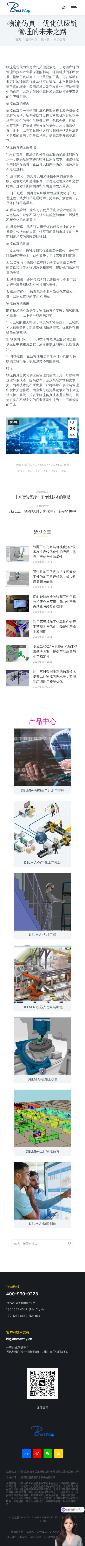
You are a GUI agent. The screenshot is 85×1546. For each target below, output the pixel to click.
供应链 (54, 471)
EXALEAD (35, 1536)
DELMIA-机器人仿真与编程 (42, 1007)
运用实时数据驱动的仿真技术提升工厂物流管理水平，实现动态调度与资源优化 (54, 676)
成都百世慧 (17, 1531)
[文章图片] (17, 553)
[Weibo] (37, 1453)
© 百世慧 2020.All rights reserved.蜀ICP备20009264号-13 (42, 1519)
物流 (63, 471)
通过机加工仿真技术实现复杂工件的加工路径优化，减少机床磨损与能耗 (54, 577)
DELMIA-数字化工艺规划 (42, 862)
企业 (37, 471)
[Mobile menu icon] (74, 7)
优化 (45, 471)
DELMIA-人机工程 (42, 935)
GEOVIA (10, 1536)
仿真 (29, 471)
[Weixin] (48, 1453)
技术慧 (14, 422)
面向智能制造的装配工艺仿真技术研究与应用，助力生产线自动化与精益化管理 (54, 602)
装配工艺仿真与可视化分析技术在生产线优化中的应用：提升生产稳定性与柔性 (54, 552)
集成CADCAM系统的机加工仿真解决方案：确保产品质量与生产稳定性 (55, 651)
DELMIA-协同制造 (42, 1224)
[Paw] (58, 1453)
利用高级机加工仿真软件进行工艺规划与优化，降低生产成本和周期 (54, 627)
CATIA (30, 1531)
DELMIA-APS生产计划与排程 (42, 790)
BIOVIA (23, 1536)
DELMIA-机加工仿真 (42, 1079)
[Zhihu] (26, 1453)
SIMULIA (42, 1531)
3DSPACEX (50, 1536)
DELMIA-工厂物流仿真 (42, 1151)
